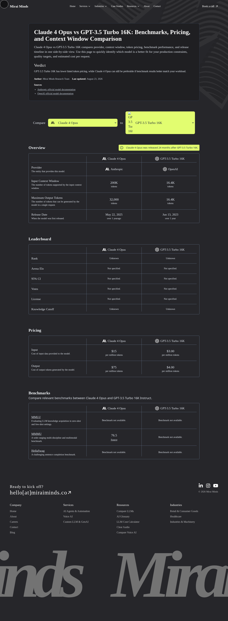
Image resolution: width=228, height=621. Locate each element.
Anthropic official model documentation (56, 89)
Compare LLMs (125, 511)
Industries (99, 6)
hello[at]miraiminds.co (38, 492)
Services (83, 6)
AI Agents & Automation (76, 511)
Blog (12, 532)
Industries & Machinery (182, 521)
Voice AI (68, 516)
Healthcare (175, 516)
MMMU (36, 434)
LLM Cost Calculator (128, 521)
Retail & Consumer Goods (184, 511)
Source (114, 440)
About (147, 6)
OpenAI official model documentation (55, 93)
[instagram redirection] (208, 485)
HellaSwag (38, 450)
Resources (131, 6)
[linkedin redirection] (200, 485)
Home (72, 6)
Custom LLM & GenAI (75, 521)
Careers (14, 521)
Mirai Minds (19, 6)
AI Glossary (123, 516)
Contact (157, 6)
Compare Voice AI (126, 532)
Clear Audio (123, 527)
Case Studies (117, 6)
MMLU (36, 417)
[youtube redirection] (215, 485)
